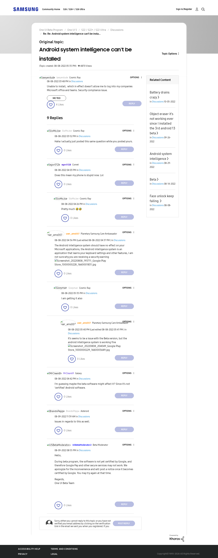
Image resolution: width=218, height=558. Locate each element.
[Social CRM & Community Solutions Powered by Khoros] (177, 537)
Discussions (116, 29)
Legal (54, 554)
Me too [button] (56, 98)
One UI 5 (72, 29)
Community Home (51, 9)
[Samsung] (25, 9)
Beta (153, 179)
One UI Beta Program (51, 29)
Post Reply (124, 523)
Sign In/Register (184, 9)
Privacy (22, 554)
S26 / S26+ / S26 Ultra (74, 9)
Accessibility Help (29, 549)
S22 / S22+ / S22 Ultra (93, 29)
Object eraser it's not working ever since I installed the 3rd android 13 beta (162, 123)
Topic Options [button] (169, 53)
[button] (136, 77)
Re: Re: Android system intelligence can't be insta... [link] (72, 33)
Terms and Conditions (64, 549)
